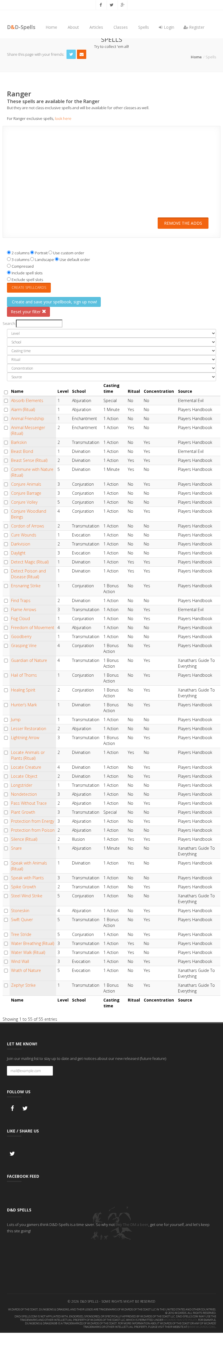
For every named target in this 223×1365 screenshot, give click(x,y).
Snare (16, 848)
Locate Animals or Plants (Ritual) (28, 755)
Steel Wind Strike (26, 895)
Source (185, 391)
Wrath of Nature (26, 970)
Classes (121, 27)
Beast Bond (22, 451)
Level (63, 391)
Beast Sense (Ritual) (29, 460)
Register (196, 27)
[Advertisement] (111, 175)
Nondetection (24, 794)
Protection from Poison (33, 830)
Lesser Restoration (28, 728)
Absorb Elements (27, 400)
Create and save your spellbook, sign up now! (54, 302)
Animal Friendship (27, 418)
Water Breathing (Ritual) (32, 943)
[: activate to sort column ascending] (6, 388)
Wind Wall (20, 961)
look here (63, 118)
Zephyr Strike (23, 985)
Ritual (134, 391)
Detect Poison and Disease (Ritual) (28, 573)
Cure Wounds (23, 535)
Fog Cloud (20, 618)
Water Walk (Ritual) (28, 952)
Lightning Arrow (25, 737)
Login (168, 27)
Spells (143, 27)
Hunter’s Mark (24, 704)
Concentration (159, 391)
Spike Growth (23, 886)
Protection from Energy (32, 821)
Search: (9, 323)
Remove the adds (183, 223)
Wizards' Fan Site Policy (180, 1320)
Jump (16, 719)
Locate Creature (26, 767)
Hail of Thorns (24, 675)
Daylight (18, 553)
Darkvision (20, 544)
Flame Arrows (23, 609)
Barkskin (19, 442)
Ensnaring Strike (26, 585)
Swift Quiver (22, 919)
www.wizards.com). (201, 1327)
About (73, 27)
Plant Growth (23, 812)
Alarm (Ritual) (23, 409)
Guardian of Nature (29, 660)
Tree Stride (21, 934)
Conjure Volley (24, 502)
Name (17, 391)
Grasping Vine (24, 645)
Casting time (111, 388)
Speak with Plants (27, 877)
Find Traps (20, 600)
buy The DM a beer (132, 1224)
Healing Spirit (23, 690)
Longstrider (21, 785)
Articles (96, 27)
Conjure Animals (26, 484)
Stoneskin (20, 910)
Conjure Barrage (26, 493)
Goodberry (21, 636)
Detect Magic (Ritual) (29, 562)
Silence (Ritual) (24, 839)
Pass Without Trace (29, 803)
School (79, 391)
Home (51, 27)
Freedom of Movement (32, 627)
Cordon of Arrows (27, 526)
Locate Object (24, 776)
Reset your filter (26, 311)
